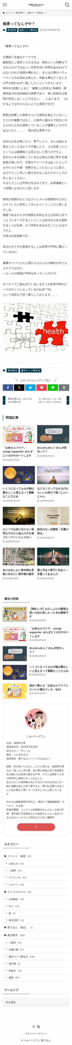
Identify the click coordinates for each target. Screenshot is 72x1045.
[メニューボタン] (5, 5)
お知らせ (16, 863)
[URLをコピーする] (64, 387)
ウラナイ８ (17, 877)
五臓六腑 (16, 949)
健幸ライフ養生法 (28, 30)
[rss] (38, 1027)
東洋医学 (11, 30)
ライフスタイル (19, 891)
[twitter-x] (33, 1027)
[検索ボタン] (67, 5)
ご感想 (15, 870)
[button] (8, 387)
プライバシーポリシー (36, 1033)
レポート (16, 884)
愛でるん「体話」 (20, 927)
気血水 (15, 970)
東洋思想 (16, 920)
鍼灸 (14, 977)
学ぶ (14, 906)
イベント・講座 (19, 856)
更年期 (14, 963)
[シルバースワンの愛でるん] (36, 5)
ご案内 (15, 942)
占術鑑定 (16, 899)
